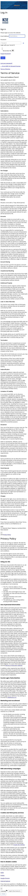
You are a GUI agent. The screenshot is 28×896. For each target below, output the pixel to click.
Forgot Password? (6, 53)
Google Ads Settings (19, 845)
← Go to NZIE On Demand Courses (10, 66)
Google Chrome (5, 878)
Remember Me (7, 51)
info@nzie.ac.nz (11, 697)
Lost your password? (6, 63)
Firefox (2, 875)
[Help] (13, 51)
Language (3, 891)
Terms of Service (5, 69)
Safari (2, 872)
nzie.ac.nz (17, 5)
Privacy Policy (7, 534)
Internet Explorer (5, 881)
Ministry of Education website (13, 665)
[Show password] (23, 43)
